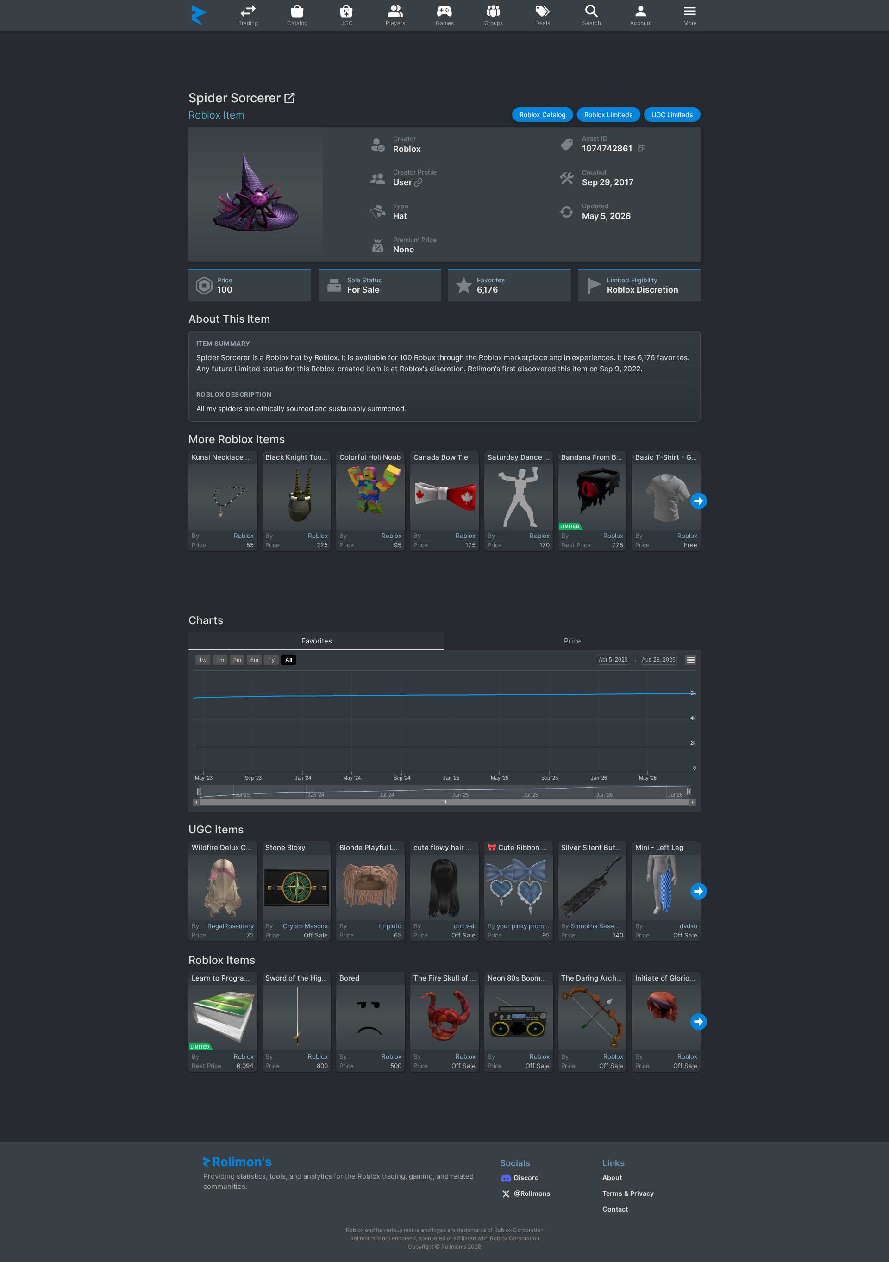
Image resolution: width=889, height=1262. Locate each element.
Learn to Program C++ (229, 978)
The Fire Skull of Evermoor (457, 978)
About (612, 1177)
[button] (542, 114)
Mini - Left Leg (659, 847)
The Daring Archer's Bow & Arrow (617, 978)
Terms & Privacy (628, 1193)
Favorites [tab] (316, 641)
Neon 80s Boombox (520, 978)
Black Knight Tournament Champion (325, 457)
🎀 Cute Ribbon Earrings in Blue (541, 847)
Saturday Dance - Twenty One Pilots (549, 457)
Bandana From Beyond (599, 457)
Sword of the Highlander (306, 978)
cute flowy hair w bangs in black (467, 847)
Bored (349, 978)
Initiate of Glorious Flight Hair (684, 978)
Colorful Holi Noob (370, 457)
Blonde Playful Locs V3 (378, 847)
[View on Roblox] (289, 98)
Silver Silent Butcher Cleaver (610, 847)
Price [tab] (572, 641)
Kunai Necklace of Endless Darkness (252, 457)
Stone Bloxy (285, 847)
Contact (615, 1209)
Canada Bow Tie (440, 457)
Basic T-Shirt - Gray (668, 457)
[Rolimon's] (199, 15)
